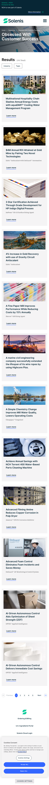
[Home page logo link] (24, 712)
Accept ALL (24, 764)
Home (3, 30)
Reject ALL (23, 771)
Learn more (11, 116)
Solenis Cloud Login (24, 733)
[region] (24, 757)
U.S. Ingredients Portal (24, 726)
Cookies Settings (24, 781)
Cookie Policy (22, 751)
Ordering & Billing (24, 718)
